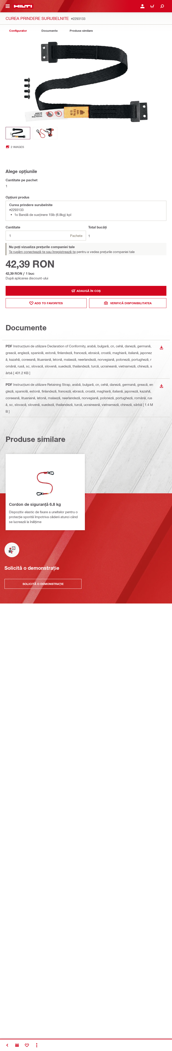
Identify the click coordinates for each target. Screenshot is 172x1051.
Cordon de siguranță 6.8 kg (35, 504)
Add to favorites (48, 303)
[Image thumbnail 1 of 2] (18, 133)
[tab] (18, 31)
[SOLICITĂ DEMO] (17, 1045)
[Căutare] (162, 6)
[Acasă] (23, 6)
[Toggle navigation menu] (8, 6)
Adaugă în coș (89, 291)
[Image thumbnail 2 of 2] (45, 133)
